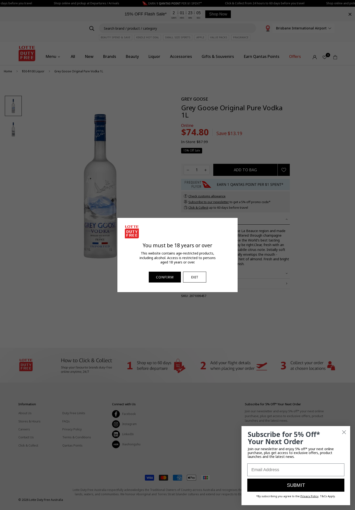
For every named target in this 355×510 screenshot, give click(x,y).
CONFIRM (165, 277)
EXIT (194, 277)
